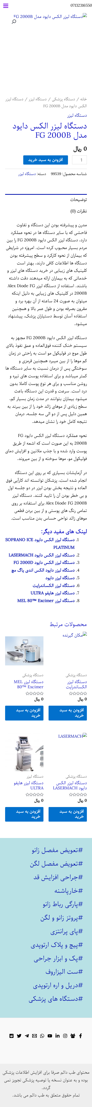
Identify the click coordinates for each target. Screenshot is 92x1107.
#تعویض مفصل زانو (57, 850)
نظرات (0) (79, 211)
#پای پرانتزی (66, 931)
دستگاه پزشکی (63, 99)
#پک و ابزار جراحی (58, 958)
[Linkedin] (57, 1036)
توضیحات (78, 199)
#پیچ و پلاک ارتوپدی (57, 945)
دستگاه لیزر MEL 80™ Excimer (46, 600)
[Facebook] (80, 1036)
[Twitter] (19, 1036)
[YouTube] (50, 1036)
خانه (83, 99)
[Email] (34, 1036)
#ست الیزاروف (64, 971)
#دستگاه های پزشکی (56, 999)
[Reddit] (11, 1036)
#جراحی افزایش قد (58, 877)
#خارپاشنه (68, 891)
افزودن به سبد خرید (45, 159)
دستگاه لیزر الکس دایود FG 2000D (44, 562)
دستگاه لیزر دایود (60, 578)
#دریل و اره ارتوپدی (58, 985)
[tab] (46, 200)
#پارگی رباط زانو (63, 904)
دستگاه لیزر (38, 99)
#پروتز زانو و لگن (61, 917)
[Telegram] (27, 1036)
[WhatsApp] (42, 1036)
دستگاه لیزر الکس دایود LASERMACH (42, 555)
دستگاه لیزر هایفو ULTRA (53, 593)
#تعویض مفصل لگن (56, 863)
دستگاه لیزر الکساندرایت (54, 585)
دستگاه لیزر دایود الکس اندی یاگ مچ (43, 570)
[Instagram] (65, 1036)
